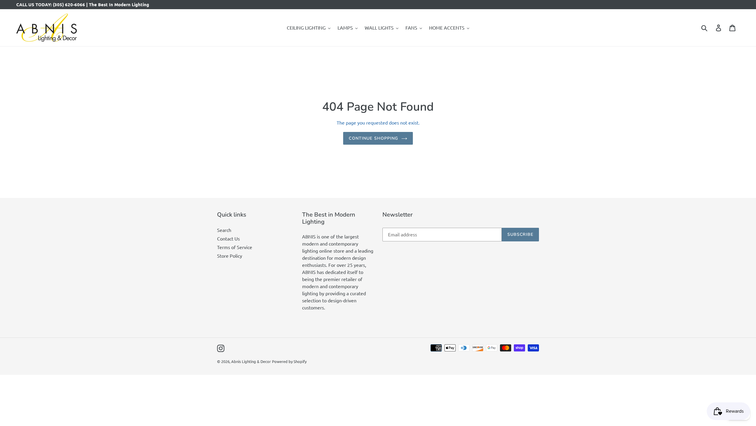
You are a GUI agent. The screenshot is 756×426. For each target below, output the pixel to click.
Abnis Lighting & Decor (251, 361)
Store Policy (229, 256)
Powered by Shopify (289, 361)
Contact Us (228, 238)
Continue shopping (373, 138)
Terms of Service (234, 247)
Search (224, 230)
